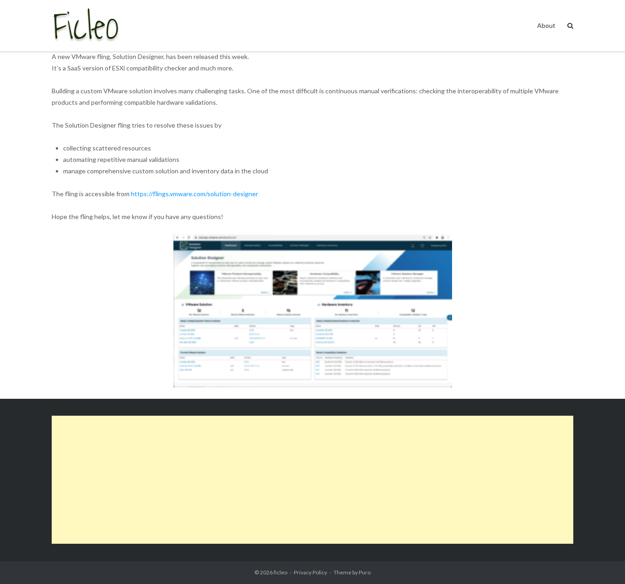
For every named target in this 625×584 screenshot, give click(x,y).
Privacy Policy (310, 572)
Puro (365, 572)
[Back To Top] (602, 562)
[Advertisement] (312, 480)
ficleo (280, 572)
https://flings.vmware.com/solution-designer (194, 194)
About (546, 25)
